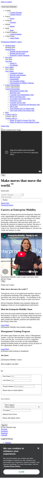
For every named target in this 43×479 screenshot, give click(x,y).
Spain (12, 30)
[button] (5, 203)
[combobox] (21, 200)
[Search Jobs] (23, 195)
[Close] (38, 448)
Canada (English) (16, 12)
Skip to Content (6, 2)
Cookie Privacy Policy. (12, 466)
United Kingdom (15, 34)
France (12, 18)
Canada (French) (15, 14)
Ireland (12, 26)
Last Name (6, 380)
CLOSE (21, 472)
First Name (6, 376)
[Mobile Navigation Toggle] (2, 128)
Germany (13, 22)
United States (14, 38)
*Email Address (8, 386)
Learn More (5, 325)
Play (3, 175)
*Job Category (9, 405)
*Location (6, 410)
